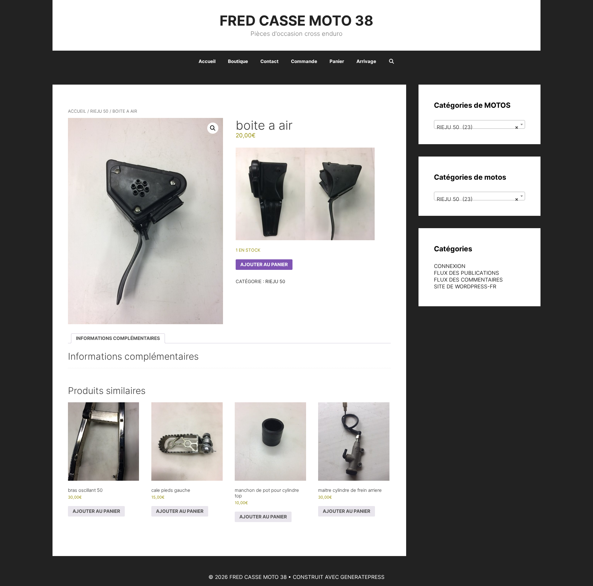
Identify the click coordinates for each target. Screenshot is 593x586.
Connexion (449, 266)
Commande (304, 61)
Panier (337, 61)
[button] (212, 128)
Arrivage (366, 61)
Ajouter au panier (264, 264)
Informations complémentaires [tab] (118, 338)
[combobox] (479, 124)
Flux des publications (466, 273)
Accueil (207, 61)
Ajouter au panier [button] (96, 511)
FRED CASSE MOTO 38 (296, 20)
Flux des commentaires (468, 280)
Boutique (238, 61)
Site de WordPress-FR (465, 286)
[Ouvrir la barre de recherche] (391, 61)
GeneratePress (362, 577)
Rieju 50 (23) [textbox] (478, 127)
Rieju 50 (99, 111)
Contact (269, 61)
